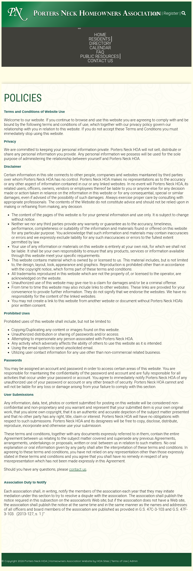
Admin (134, 561)
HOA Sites (103, 561)
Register (171, 13)
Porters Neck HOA (36, 561)
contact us (77, 469)
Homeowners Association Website (70, 561)
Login (156, 13)
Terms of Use (119, 561)
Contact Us (100, 60)
